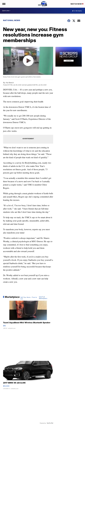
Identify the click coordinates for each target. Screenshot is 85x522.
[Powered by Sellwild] (50, 423)
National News (11, 20)
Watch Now (76, 4)
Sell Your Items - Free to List (28, 298)
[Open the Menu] (4, 4)
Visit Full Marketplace (43, 297)
